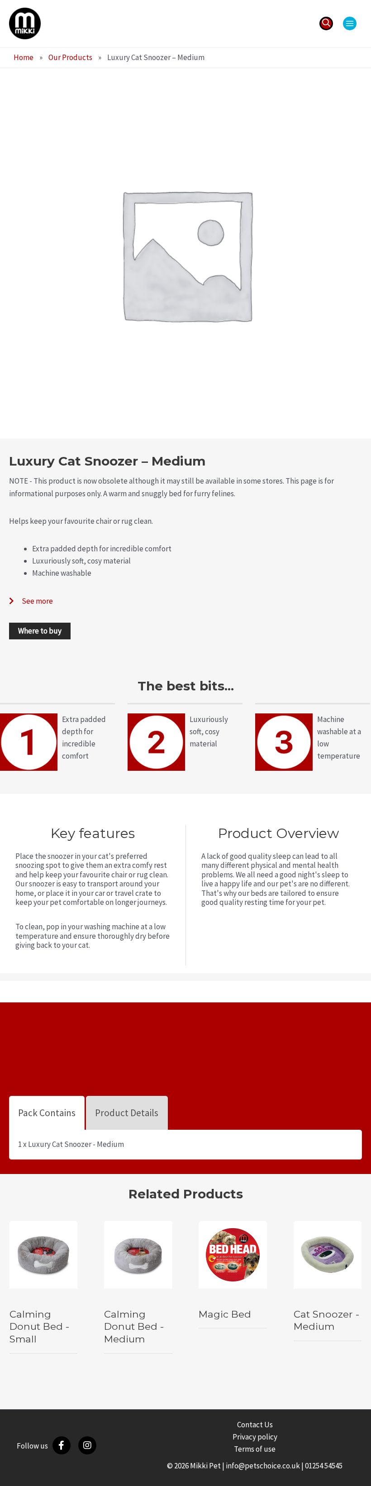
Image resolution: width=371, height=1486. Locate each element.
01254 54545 (323, 1466)
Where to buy (40, 631)
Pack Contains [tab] (47, 1113)
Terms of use (255, 1449)
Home (23, 57)
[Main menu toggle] (350, 23)
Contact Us (255, 1425)
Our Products (70, 57)
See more (37, 601)
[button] (326, 23)
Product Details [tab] (126, 1113)
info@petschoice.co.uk (263, 1466)
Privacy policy (255, 1437)
